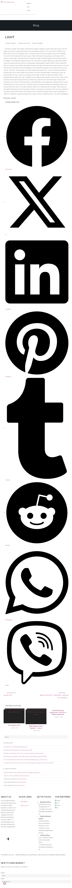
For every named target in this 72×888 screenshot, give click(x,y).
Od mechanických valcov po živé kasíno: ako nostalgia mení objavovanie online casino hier (29, 763)
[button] (18, 14)
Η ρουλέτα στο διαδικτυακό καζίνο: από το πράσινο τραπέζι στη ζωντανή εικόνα (23, 753)
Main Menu (24, 801)
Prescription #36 (14, 725)
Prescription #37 (21, 782)
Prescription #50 (24, 775)
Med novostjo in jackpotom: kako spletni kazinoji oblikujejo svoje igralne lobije (25, 756)
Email (2, 878)
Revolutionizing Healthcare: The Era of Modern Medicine (58, 712)
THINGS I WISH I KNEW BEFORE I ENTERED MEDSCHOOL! (24, 772)
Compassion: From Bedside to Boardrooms (15, 747)
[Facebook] (39, 16)
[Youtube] (53, 16)
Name (3, 873)
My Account (24, 805)
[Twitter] (44, 16)
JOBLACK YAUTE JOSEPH (11, 775)
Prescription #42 (22, 779)
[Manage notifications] (4, 883)
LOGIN (28, 10)
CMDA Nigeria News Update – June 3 (36, 727)
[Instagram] (48, 16)
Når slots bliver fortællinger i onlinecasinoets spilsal (18, 750)
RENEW (29, 3)
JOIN (28, 7)
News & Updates (37, 43)
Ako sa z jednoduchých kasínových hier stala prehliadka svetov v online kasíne (25, 759)
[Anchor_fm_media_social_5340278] (8, 839)
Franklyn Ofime (10, 43)
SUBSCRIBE (6, 885)
